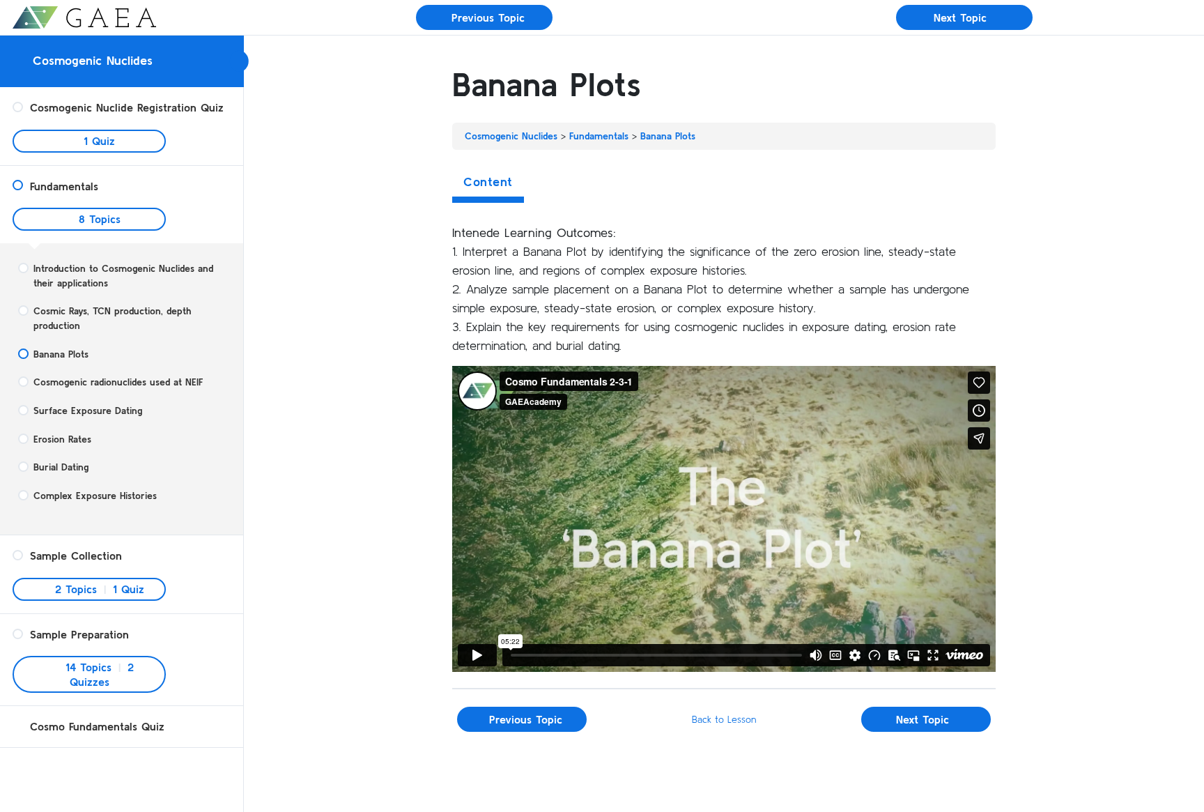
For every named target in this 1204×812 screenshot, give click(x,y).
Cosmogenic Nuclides (93, 60)
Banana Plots (667, 135)
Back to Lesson (724, 719)
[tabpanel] (724, 447)
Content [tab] (488, 181)
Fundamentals (598, 135)
